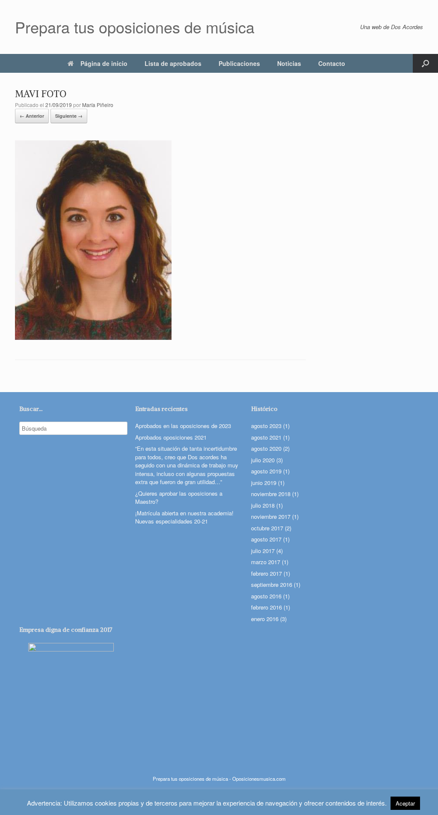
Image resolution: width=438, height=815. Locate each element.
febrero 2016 (266, 607)
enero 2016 (264, 619)
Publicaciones (239, 63)
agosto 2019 (266, 471)
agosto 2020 (266, 448)
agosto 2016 (266, 596)
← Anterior (32, 116)
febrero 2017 (266, 573)
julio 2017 (263, 551)
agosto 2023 (266, 426)
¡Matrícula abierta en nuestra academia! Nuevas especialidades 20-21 (184, 517)
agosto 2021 (266, 437)
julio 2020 (263, 460)
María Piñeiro (97, 104)
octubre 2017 (267, 528)
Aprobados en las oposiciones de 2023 (183, 426)
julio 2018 (263, 505)
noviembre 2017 (270, 516)
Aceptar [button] (405, 803)
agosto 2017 (266, 539)
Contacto (331, 63)
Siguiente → (69, 116)
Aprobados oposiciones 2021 (171, 437)
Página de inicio (103, 63)
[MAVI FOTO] (93, 337)
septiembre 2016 (271, 584)
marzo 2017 (265, 562)
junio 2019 (263, 483)
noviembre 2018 (270, 494)
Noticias (289, 63)
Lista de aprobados (173, 63)
